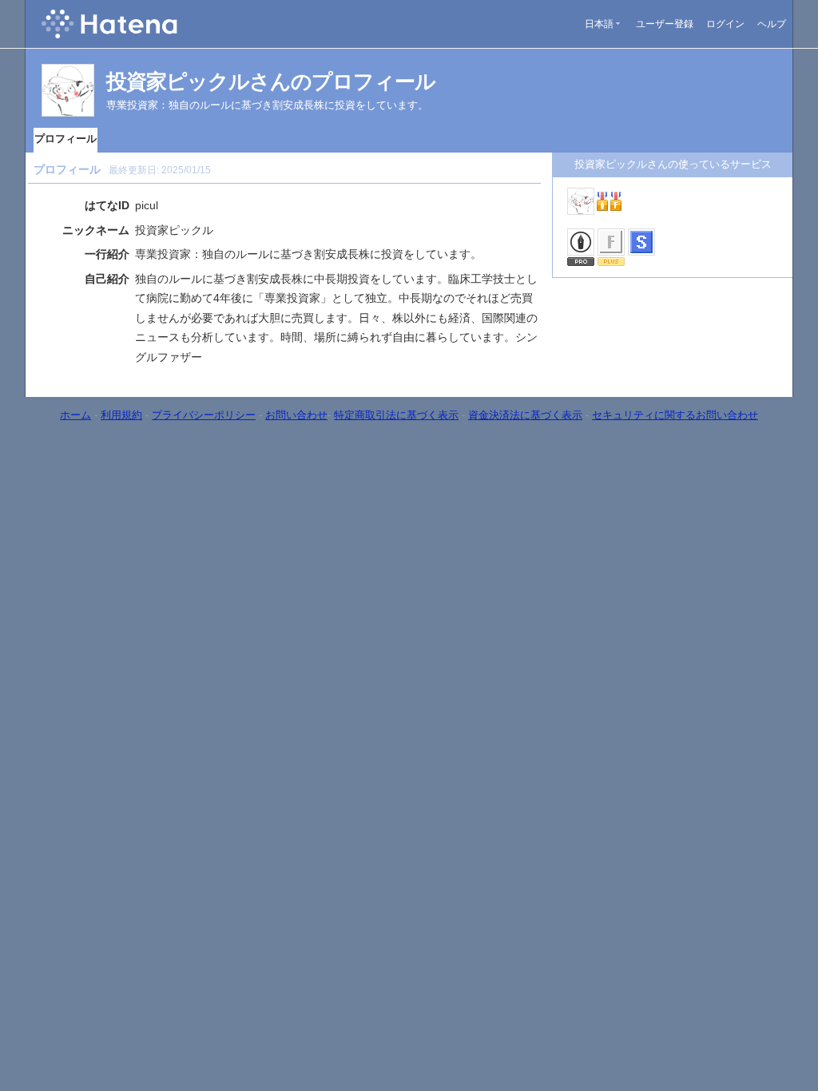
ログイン (725, 24)
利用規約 (121, 415)
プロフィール (65, 139)
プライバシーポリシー (204, 415)
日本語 (599, 24)
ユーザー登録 (664, 24)
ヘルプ (771, 24)
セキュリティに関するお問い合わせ (675, 415)
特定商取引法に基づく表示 (396, 415)
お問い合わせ (296, 415)
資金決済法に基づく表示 (525, 415)
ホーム (75, 415)
